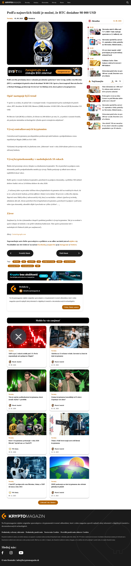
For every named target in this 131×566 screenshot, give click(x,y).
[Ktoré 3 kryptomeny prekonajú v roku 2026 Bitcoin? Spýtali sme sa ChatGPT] (26, 424)
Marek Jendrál (16, 362)
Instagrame (64, 245)
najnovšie (51, 245)
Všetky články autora (71, 307)
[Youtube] (21, 553)
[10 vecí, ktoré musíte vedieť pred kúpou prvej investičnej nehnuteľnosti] (95, 53)
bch (24, 261)
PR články (15, 449)
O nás (4, 560)
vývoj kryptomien (27, 266)
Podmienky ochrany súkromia (13, 532)
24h (116, 81)
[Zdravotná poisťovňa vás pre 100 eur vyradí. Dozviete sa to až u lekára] (95, 73)
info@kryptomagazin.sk (31, 291)
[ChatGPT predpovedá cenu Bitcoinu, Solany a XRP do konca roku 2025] (26, 468)
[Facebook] (2, 553)
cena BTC (31, 261)
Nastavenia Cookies (51, 532)
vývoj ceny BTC (69, 261)
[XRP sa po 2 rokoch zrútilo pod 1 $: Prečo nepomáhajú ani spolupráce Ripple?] (26, 337)
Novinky (10, 18)
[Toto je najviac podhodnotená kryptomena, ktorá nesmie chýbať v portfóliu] (26, 380)
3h (112, 81)
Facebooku (42, 245)
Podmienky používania (34, 532)
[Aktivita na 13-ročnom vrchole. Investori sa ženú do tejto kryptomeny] (69, 337)
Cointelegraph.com (19, 234)
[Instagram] (11, 553)
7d (120, 81)
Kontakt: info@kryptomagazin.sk (23, 560)
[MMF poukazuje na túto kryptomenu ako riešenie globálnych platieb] (69, 468)
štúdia (59, 261)
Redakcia (31, 18)
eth (39, 261)
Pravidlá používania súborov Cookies (75, 532)
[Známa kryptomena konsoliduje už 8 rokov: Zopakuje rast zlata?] (69, 380)
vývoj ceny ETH (14, 266)
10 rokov (16, 261)
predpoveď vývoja (48, 261)
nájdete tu (73, 241)
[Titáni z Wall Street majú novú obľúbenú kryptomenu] (69, 424)
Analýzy (11, 351)
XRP (37, 266)
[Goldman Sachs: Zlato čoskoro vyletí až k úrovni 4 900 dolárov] (95, 63)
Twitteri (73, 245)
